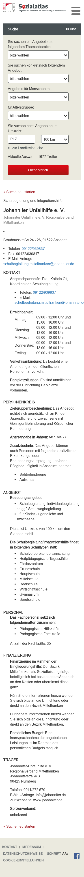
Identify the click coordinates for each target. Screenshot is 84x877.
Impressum (31, 847)
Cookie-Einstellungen (23, 860)
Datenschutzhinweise (23, 853)
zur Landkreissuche (27, 148)
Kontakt (9, 847)
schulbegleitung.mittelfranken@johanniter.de (38, 264)
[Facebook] (78, 856)
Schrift (54, 853)
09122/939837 (33, 249)
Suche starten (38, 170)
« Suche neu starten (19, 192)
